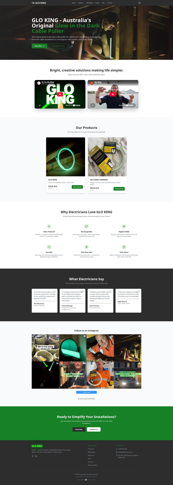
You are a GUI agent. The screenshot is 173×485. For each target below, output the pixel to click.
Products (81, 3)
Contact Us (94, 429)
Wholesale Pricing (58, 46)
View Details (77, 187)
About (97, 3)
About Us (91, 455)
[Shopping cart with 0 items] (139, 3)
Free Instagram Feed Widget (87, 398)
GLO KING (37, 445)
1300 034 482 (122, 449)
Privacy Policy (92, 465)
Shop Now (38, 46)
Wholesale (89, 3)
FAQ (103, 3)
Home (73, 3)
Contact (109, 3)
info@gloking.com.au (125, 452)
